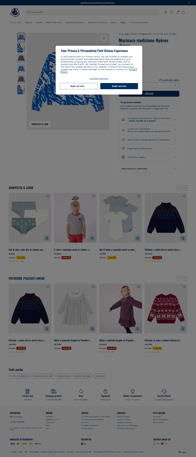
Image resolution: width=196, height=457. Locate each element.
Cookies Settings (98, 78)
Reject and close (77, 86)
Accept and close (119, 86)
